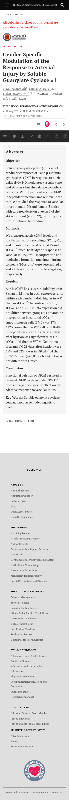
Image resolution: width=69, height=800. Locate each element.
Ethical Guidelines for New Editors (29, 613)
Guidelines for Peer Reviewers (27, 639)
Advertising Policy (21, 736)
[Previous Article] (56, 124)
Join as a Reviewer (20, 718)
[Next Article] (63, 124)
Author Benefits (19, 544)
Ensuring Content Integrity (25, 608)
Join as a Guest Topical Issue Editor (30, 723)
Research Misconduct (22, 696)
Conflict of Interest (21, 661)
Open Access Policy (21, 511)
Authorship (17, 554)
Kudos (14, 741)
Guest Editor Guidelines (24, 618)
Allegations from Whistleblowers (28, 656)
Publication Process (21, 634)
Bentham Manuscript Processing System (32, 559)
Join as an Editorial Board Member (29, 713)
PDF (32, 421)
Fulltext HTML (14, 421)
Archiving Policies (20, 533)
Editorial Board (19, 501)
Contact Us (57, 792)
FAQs (13, 506)
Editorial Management (23, 597)
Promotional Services (22, 746)
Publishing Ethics (20, 691)
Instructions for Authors (24, 570)
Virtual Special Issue (22, 623)
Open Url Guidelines (22, 517)
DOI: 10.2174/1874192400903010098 (23, 116)
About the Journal (20, 490)
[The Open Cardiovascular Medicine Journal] (35, 770)
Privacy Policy (40, 792)
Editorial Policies (20, 602)
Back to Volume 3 (15, 14)
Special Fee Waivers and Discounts (29, 581)
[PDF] (47, 124)
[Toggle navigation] (7, 5)
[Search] (62, 5)
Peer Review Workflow (23, 629)
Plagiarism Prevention (22, 676)
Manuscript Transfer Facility (26, 575)
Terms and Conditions (18, 792)
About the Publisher (22, 495)
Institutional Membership (25, 565)
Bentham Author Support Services (29, 549)
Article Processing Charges (25, 538)
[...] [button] (54, 88)
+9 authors (42, 93)
